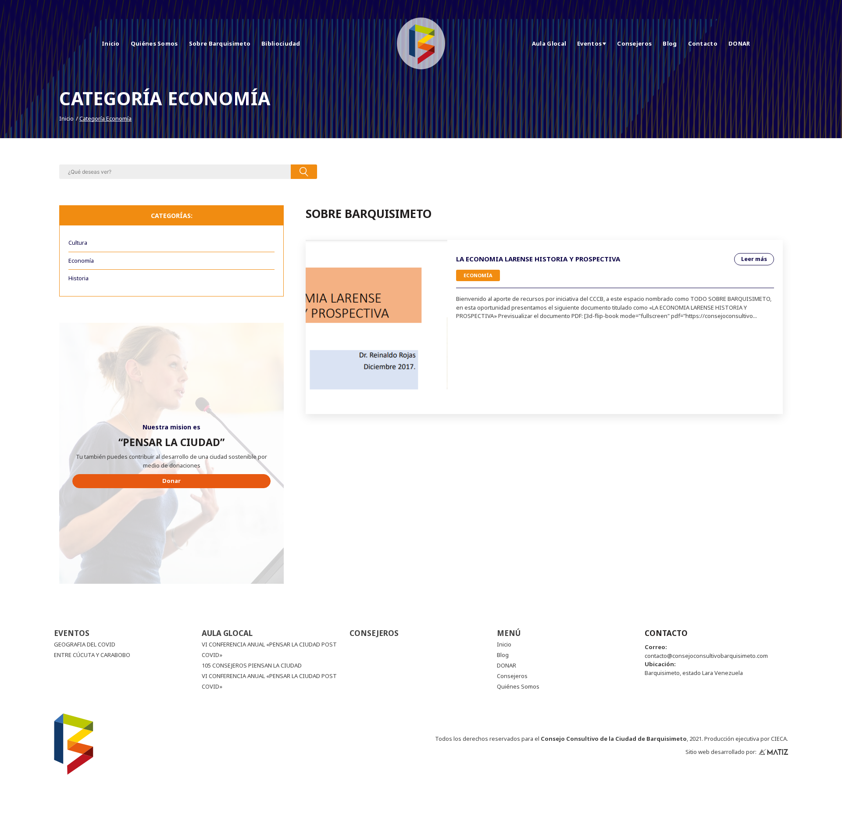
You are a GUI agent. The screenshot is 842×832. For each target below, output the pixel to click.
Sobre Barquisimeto (219, 43)
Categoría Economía (105, 118)
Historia (78, 278)
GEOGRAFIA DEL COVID (84, 644)
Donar (171, 481)
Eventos (589, 43)
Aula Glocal (549, 43)
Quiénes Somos (154, 43)
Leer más (754, 259)
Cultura (77, 242)
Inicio (111, 43)
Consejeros (634, 43)
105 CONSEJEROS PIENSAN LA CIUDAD (252, 665)
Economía (81, 260)
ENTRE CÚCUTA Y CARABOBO (92, 655)
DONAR (739, 43)
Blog (670, 43)
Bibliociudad (280, 43)
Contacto (702, 43)
